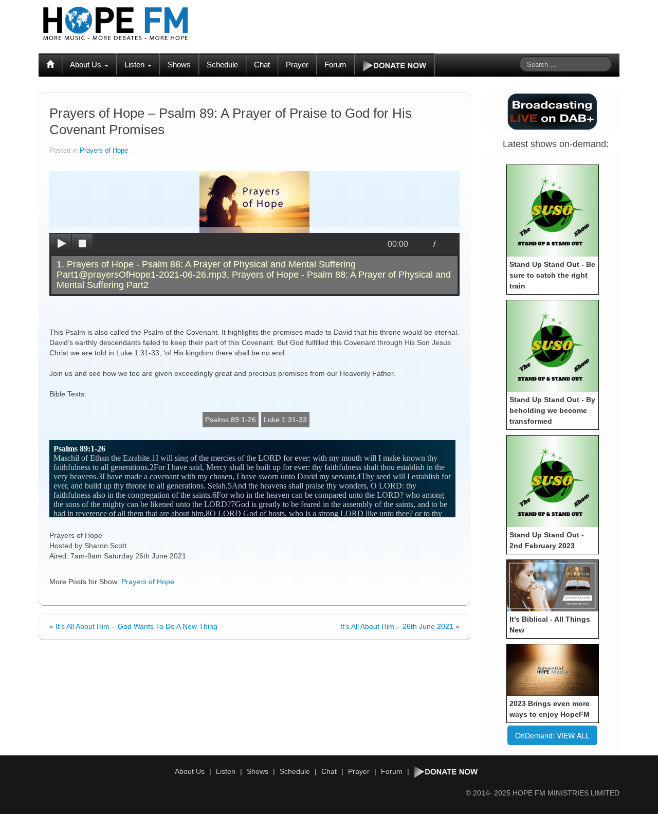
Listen (135, 64)
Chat (262, 64)
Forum (335, 64)
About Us (86, 64)
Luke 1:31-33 (285, 419)
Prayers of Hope (104, 150)
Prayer (297, 64)
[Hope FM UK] (116, 24)
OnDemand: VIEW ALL (552, 735)
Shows (179, 64)
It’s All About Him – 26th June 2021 (396, 626)
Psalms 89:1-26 (230, 419)
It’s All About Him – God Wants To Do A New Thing (136, 626)
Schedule (222, 64)
